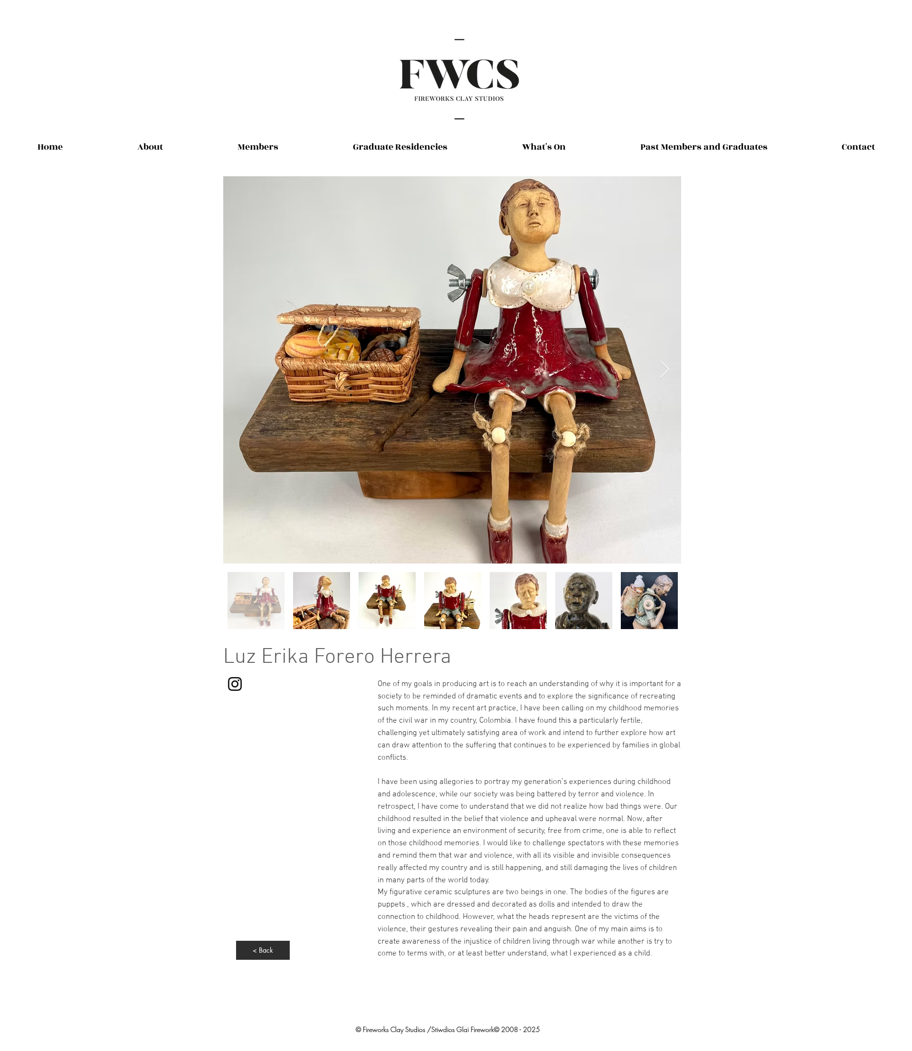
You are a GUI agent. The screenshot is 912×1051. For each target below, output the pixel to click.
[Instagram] (235, 684)
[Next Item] (664, 370)
